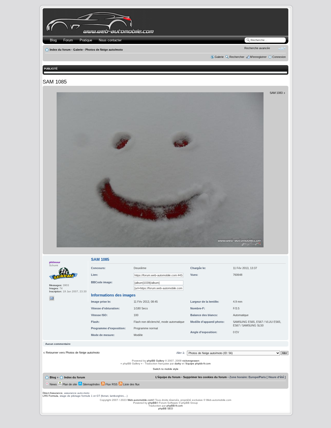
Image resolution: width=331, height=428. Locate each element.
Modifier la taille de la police (282, 48)
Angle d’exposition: (203, 332)
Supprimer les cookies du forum (205, 377)
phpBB (152, 402)
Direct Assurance (53, 393)
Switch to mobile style (165, 369)
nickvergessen (190, 360)
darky (178, 363)
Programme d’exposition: (108, 328)
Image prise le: (101, 301)
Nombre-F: (197, 308)
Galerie (78, 49)
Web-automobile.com (140, 400)
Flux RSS (111, 384)
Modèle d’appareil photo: (207, 321)
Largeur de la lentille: (204, 301)
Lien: (94, 274)
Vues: (194, 274)
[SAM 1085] (160, 246)
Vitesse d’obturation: (105, 308)
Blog (53, 40)
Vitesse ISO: (99, 315)
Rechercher (236, 56)
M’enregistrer (258, 56)
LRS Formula (50, 395)
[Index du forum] (101, 32)
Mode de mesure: (103, 335)
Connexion (279, 56)
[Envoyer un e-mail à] (51, 298)
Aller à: (180, 352)
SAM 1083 (276, 92)
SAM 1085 (55, 82)
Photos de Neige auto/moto (104, 49)
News (53, 384)
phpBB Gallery (155, 360)
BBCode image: (101, 282)
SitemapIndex (91, 384)
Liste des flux (131, 384)
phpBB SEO (165, 408)
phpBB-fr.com (175, 405)
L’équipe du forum (167, 377)
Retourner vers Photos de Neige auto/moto (73, 352)
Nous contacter (110, 40)
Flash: (95, 321)
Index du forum (60, 49)
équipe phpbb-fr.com (198, 363)
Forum (68, 40)
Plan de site (69, 384)
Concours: (98, 268)
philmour (54, 262)
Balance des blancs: (204, 315)
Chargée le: (198, 268)
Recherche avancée (257, 48)
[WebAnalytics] (165, 418)
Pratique (86, 40)
